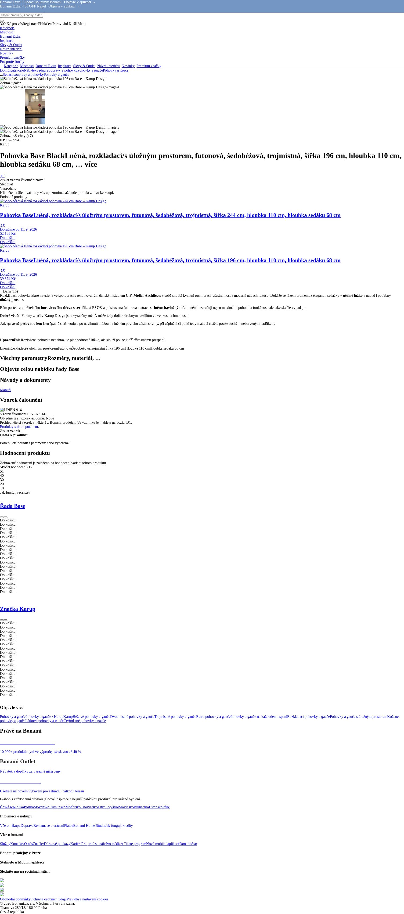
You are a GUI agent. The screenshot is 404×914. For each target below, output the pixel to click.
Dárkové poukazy (57, 844)
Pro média (113, 844)
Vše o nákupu (10, 825)
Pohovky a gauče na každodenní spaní (259, 717)
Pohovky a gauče (115, 70)
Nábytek (30, 70)
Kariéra (75, 844)
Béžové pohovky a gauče (91, 717)
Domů (4, 70)
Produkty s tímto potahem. (19, 427)
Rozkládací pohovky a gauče (308, 717)
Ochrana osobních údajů (49, 899)
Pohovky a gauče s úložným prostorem (358, 717)
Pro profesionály (93, 844)
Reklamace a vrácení (48, 825)
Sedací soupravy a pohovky (56, 70)
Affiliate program (133, 844)
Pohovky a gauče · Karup (44, 717)
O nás (28, 844)
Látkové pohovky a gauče (44, 721)
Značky (38, 844)
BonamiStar (188, 844)
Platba (68, 825)
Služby (5, 844)
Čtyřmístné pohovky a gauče (85, 721)
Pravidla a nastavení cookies (87, 899)
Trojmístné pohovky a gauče (175, 717)
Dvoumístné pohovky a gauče (132, 717)
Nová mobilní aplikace (163, 844)
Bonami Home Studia (89, 825)
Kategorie (16, 70)
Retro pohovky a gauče (213, 717)
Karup (68, 717)
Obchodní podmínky (15, 899)
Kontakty (17, 844)
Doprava (27, 825)
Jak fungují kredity (119, 825)
